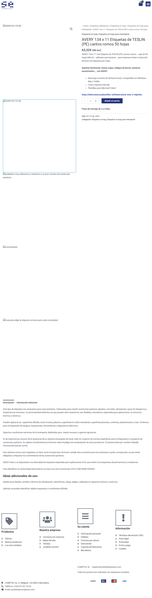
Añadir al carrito (112, 101)
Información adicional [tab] (27, 402)
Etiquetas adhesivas (99, 26)
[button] (148, 3)
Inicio (85, 26)
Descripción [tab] (8, 402)
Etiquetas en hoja (118, 26)
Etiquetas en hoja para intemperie (114, 34)
